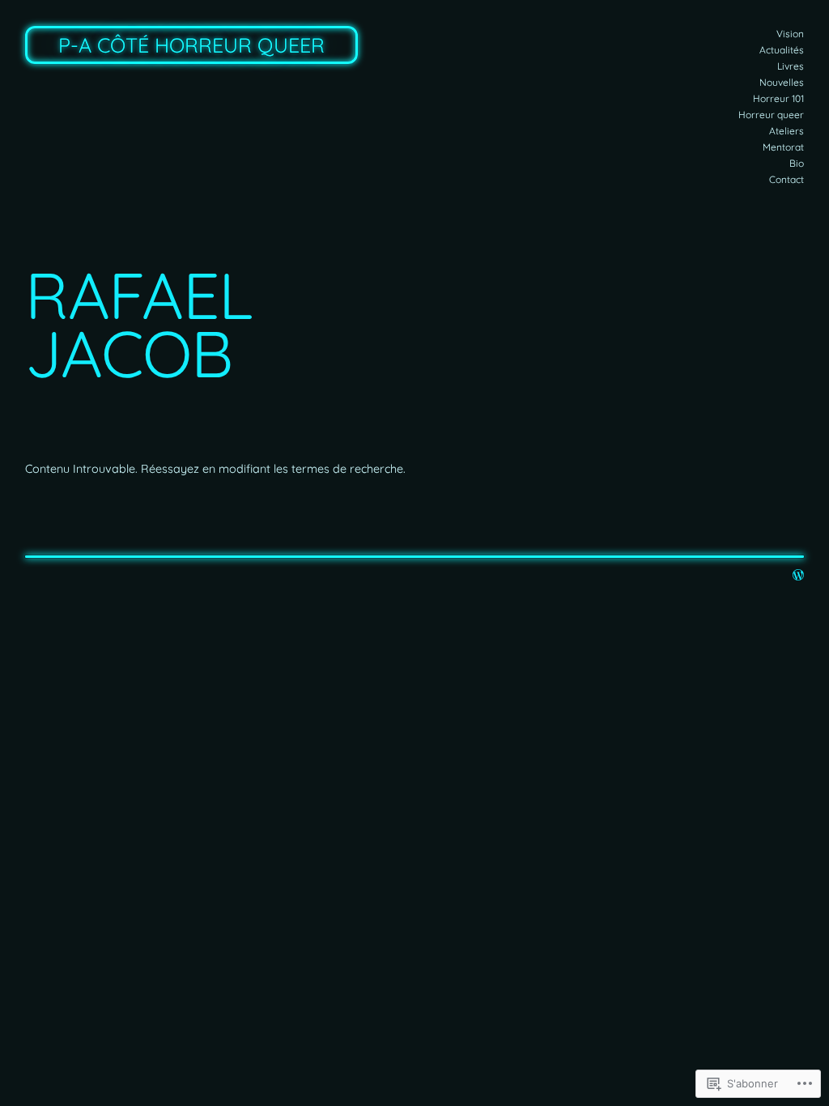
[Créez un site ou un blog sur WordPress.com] (798, 576)
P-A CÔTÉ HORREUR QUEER (191, 44)
